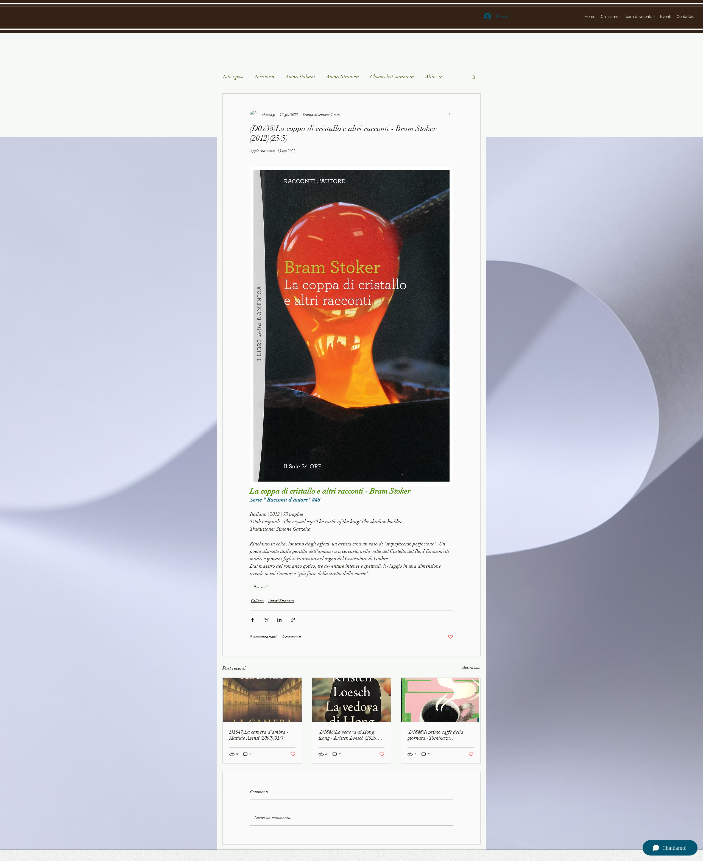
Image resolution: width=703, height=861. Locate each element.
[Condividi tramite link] (292, 619)
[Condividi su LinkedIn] (279, 619)
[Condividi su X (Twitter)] (266, 619)
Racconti (260, 587)
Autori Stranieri (342, 77)
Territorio (264, 77)
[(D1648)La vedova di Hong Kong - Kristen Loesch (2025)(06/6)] (351, 700)
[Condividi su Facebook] (252, 619)
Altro (430, 77)
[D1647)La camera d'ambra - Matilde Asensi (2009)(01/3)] (262, 700)
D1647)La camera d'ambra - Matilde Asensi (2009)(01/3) (259, 735)
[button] (473, 77)
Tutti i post (233, 77)
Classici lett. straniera (392, 77)
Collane (257, 600)
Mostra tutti (471, 667)
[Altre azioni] (450, 114)
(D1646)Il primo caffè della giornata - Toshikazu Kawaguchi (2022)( (436, 735)
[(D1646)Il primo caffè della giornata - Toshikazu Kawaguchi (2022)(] (440, 700)
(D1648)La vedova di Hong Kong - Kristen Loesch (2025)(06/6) (348, 735)
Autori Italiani (300, 77)
